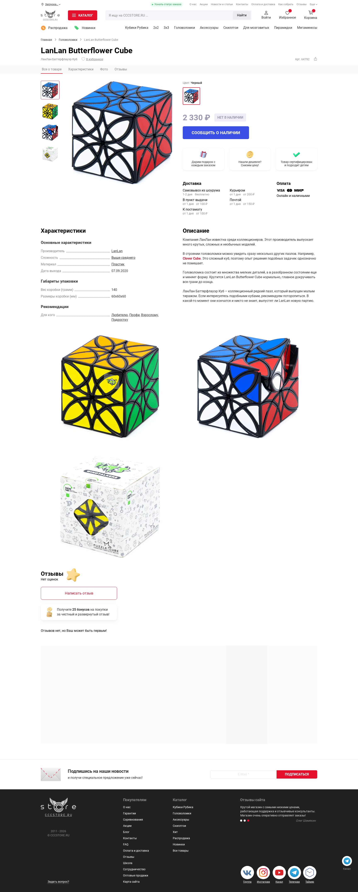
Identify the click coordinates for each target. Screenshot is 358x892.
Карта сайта (131, 881)
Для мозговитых (256, 28)
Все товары (181, 850)
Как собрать (285, 4)
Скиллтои (230, 28)
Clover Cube (192, 258)
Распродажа (58, 28)
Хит (175, 832)
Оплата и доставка (263, 4)
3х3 (166, 28)
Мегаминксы (307, 28)
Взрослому (149, 315)
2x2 (156, 28)
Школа (127, 863)
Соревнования (133, 819)
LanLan (117, 251)
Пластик (118, 264)
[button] (241, 821)
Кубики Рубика (136, 28)
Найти (242, 15)
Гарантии (129, 813)
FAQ (125, 844)
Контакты (242, 4)
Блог (126, 832)
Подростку (119, 320)
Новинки (88, 28)
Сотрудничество (134, 869)
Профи (134, 315)
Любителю (119, 315)
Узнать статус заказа (167, 4)
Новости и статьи (222, 4)
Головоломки (184, 28)
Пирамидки (283, 28)
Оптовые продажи (135, 875)
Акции (204, 4)
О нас (193, 4)
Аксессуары (209, 28)
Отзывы (301, 4)
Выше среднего (123, 258)
